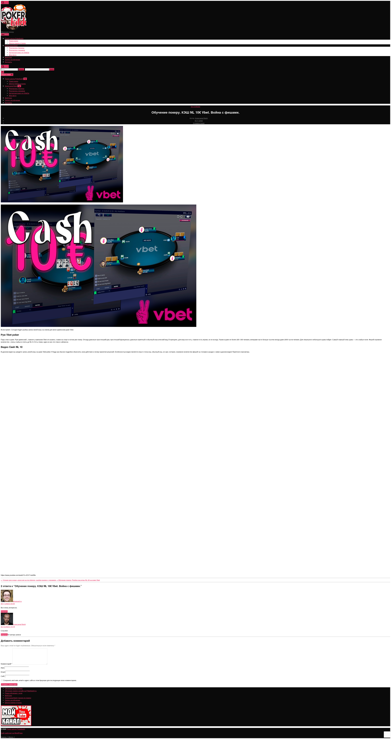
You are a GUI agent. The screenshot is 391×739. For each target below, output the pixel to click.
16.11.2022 (199, 120)
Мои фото (12, 55)
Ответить (4, 611)
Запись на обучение (12, 59)
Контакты (8, 62)
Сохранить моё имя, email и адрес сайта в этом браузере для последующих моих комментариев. (40, 680)
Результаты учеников (17, 50)
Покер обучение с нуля (13, 693)
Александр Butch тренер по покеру (18, 698)
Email (3, 672)
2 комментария (198, 123)
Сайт (3, 676)
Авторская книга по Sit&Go (19, 52)
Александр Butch (11, 45)
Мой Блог (8, 57)
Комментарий (6, 664)
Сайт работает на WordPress (12, 733)
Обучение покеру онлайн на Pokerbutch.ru (21, 691)
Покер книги (13, 41)
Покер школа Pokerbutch (14, 38)
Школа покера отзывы (17, 43)
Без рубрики (195, 106)
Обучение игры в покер (14, 688)
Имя (2, 668)
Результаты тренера (16, 48)
